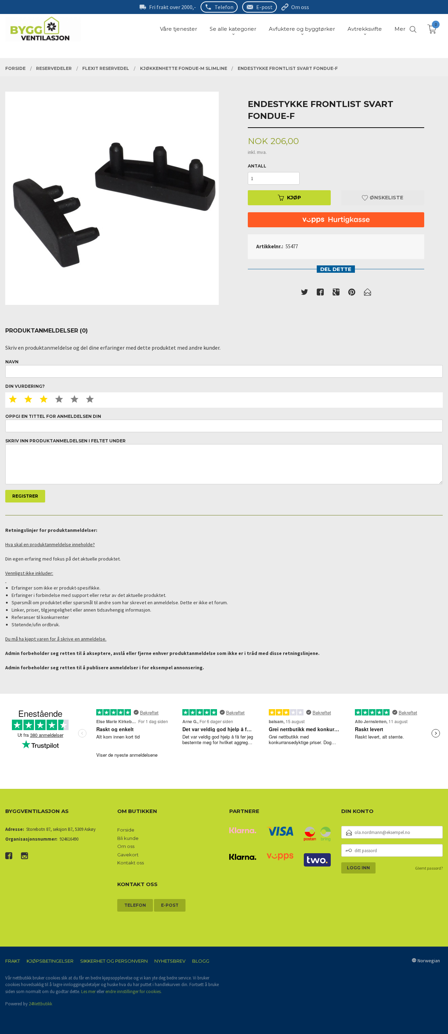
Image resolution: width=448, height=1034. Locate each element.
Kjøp (294, 197)
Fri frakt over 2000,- (172, 6)
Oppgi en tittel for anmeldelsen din (53, 416)
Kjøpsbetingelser (50, 961)
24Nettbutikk (40, 1004)
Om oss (300, 6)
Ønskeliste (385, 197)
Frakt (12, 961)
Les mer (88, 991)
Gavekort (128, 854)
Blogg (200, 961)
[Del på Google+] (336, 293)
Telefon (224, 6)
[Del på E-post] (367, 293)
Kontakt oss (130, 862)
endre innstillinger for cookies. (133, 991)
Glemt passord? (429, 868)
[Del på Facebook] (320, 293)
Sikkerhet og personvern (114, 961)
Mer (399, 29)
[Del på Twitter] (304, 293)
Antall (257, 166)
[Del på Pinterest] (351, 293)
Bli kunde (128, 838)
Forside (125, 830)
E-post (264, 6)
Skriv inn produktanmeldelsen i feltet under (65, 440)
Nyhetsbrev (170, 961)
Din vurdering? (25, 386)
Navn (12, 361)
